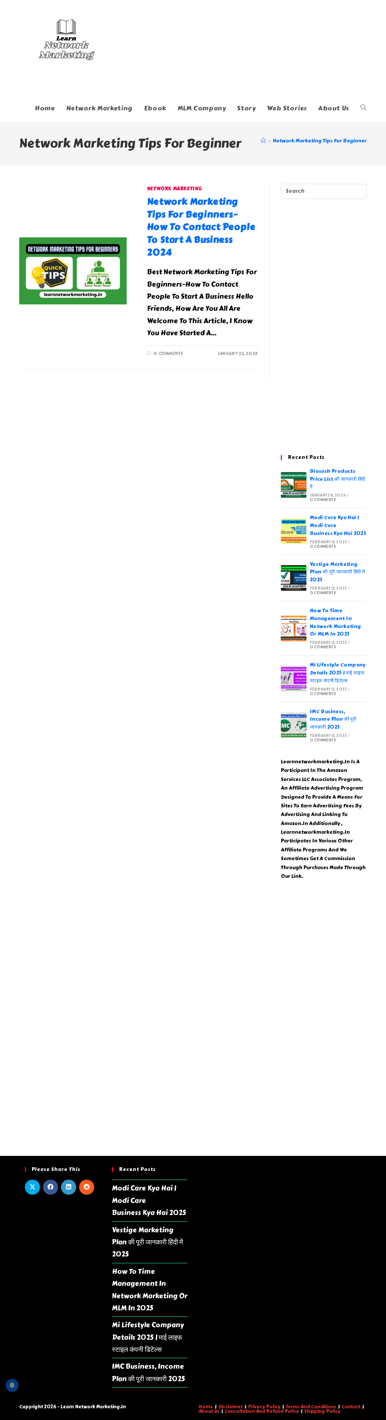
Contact (351, 1406)
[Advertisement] (324, 327)
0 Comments (168, 353)
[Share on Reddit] (86, 1187)
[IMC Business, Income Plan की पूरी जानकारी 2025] (293, 725)
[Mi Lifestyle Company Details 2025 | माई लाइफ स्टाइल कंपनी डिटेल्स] (293, 678)
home (206, 1406)
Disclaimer (230, 1406)
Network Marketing (174, 188)
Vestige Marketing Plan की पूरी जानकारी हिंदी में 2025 (337, 572)
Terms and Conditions (311, 1406)
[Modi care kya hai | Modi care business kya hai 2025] (293, 531)
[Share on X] (32, 1187)
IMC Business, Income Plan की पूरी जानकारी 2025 (333, 719)
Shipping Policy (322, 1411)
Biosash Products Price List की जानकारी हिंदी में (338, 479)
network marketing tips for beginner (320, 141)
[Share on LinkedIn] (68, 1187)
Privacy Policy (264, 1406)
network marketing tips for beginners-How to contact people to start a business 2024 (201, 226)
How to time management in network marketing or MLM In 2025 (335, 622)
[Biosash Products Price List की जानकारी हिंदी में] (293, 485)
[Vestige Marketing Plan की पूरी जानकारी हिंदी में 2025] (293, 578)
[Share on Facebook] (50, 1187)
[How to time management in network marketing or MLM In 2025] (293, 628)
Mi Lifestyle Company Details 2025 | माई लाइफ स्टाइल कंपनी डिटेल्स (338, 673)
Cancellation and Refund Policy (262, 1411)
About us (209, 1411)
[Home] (263, 141)
